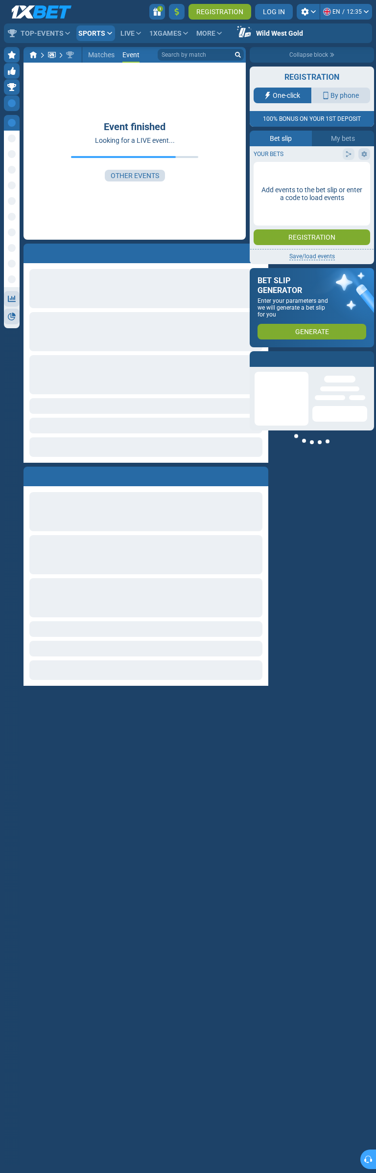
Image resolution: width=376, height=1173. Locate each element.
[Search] (238, 55)
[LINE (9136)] (33, 55)
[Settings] (308, 12)
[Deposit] (177, 12)
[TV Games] (52, 55)
